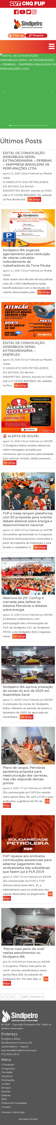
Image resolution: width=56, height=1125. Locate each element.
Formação (7, 1072)
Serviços (6, 1087)
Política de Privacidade (14, 1103)
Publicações (8, 1080)
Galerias (5, 1095)
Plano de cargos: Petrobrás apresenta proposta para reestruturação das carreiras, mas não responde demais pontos (25, 775)
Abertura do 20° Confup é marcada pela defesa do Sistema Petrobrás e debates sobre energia (25, 604)
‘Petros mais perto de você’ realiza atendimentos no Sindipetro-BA (24, 953)
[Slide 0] (10, 125)
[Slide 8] (41, 125)
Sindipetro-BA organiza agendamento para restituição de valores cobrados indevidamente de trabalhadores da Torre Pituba (26, 258)
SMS (4, 1099)
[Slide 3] (22, 125)
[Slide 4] (25, 125)
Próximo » (36, 996)
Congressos (8, 1068)
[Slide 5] (30, 125)
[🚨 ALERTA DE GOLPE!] (28, 414)
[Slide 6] (33, 125)
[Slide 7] (37, 125)
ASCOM (48, 441)
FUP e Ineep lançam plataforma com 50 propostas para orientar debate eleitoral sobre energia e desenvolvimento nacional (28, 519)
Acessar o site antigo (13, 1112)
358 (24, 996)
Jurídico (5, 1083)
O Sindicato (7, 1064)
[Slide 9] (45, 125)
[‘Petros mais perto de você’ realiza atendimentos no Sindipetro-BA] (28, 927)
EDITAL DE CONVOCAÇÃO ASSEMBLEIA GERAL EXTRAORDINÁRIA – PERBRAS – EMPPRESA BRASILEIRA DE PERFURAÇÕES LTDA (27, 161)
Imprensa (6, 1076)
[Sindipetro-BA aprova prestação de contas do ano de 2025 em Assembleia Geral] (28, 665)
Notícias (5, 1091)
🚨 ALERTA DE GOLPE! (21, 436)
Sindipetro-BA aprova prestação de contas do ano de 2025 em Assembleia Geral (28, 691)
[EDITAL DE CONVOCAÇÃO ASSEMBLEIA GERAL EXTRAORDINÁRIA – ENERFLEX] (28, 321)
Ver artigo (34, 199)
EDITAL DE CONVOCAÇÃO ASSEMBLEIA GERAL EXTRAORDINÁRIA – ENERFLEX (24, 349)
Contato (6, 1106)
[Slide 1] (14, 125)
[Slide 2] (18, 125)
